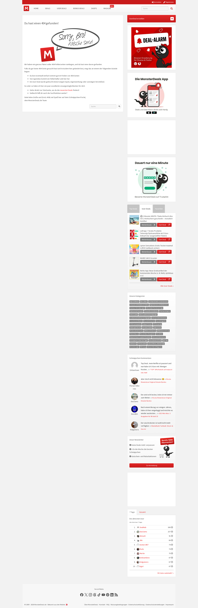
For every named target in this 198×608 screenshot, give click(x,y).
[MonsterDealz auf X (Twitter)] (86, 595)
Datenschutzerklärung (136, 605)
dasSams (143, 531)
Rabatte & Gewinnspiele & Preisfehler (140, 337)
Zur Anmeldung (151, 465)
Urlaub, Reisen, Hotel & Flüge (156, 343)
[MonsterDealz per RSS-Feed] (116, 595)
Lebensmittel (157, 327)
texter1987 (144, 545)
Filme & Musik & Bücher (151, 311)
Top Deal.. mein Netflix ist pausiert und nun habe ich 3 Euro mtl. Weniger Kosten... (156, 366)
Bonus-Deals (78, 8)
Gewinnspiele (134, 314)
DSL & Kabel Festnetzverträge (154, 308)
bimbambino (145, 557)
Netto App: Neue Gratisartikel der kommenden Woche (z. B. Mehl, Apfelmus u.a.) (156, 273)
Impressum (170, 605)
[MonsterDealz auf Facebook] (82, 595)
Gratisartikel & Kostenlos (159, 318)
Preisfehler (159, 334)
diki (141, 540)
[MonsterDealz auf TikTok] (99, 595)
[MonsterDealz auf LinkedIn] (112, 595)
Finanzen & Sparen (164, 311)
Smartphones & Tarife (155, 340)
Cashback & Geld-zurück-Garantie (158, 301)
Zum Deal (162, 225)
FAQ (107, 605)
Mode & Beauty (134, 334)
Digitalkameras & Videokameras (159, 305)
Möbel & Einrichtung (163, 331)
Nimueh (143, 536)
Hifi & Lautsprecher (135, 324)
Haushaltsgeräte (161, 321)
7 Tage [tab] (132, 512)
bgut (141, 566)
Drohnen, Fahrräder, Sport (137, 308)
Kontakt (102, 605)
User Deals (62, 8)
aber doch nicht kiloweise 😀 (152, 379)
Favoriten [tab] (159, 209)
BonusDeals (143, 301)
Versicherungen (134, 347)
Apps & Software (134, 301)
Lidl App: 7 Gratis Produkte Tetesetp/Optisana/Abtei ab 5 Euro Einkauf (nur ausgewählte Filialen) (154, 233)
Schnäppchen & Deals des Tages (138, 340)
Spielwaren (133, 343)
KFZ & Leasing (157, 324)
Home (36, 8)
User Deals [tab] (146, 209)
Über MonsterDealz (91, 605)
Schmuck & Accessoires (158, 337)
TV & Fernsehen (142, 343)
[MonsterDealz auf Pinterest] (107, 595)
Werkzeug (143, 347)
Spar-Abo (165, 340)
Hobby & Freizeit (147, 324)
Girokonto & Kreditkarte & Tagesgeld (140, 318)
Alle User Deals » (167, 286)
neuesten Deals (66, 90)
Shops (94, 8)
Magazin (107, 8)
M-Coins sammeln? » (166, 573)
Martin (142, 553)
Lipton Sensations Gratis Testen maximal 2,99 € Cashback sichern (156, 246)
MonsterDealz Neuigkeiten (147, 334)
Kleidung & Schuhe (135, 327)
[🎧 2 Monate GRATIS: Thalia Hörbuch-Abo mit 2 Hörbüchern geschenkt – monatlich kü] (134, 220)
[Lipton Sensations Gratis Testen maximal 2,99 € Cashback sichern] (134, 249)
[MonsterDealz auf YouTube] (103, 595)
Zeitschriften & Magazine (154, 347)
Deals (47, 8)
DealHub (143, 527)
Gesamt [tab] (142, 512)
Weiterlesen (147, 225)
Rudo (142, 549)
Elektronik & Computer (136, 311)
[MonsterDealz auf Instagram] (90, 595)
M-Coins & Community (136, 331)
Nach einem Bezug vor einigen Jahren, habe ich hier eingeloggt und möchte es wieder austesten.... (157, 410)
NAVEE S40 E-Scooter (148, 258)
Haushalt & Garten (149, 321)
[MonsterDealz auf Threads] (95, 595)
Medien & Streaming (150, 331)
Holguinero (144, 562)
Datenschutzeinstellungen (155, 605)
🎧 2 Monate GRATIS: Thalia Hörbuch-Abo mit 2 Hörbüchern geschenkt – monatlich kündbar (156, 218)
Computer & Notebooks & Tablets (139, 305)
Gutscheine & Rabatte (136, 321)
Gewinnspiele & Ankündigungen (148, 314)
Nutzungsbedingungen (119, 605)
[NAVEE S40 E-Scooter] (134, 262)
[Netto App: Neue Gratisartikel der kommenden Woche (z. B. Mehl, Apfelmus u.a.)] (134, 274)
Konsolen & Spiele (147, 327)
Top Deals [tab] (133, 209)
